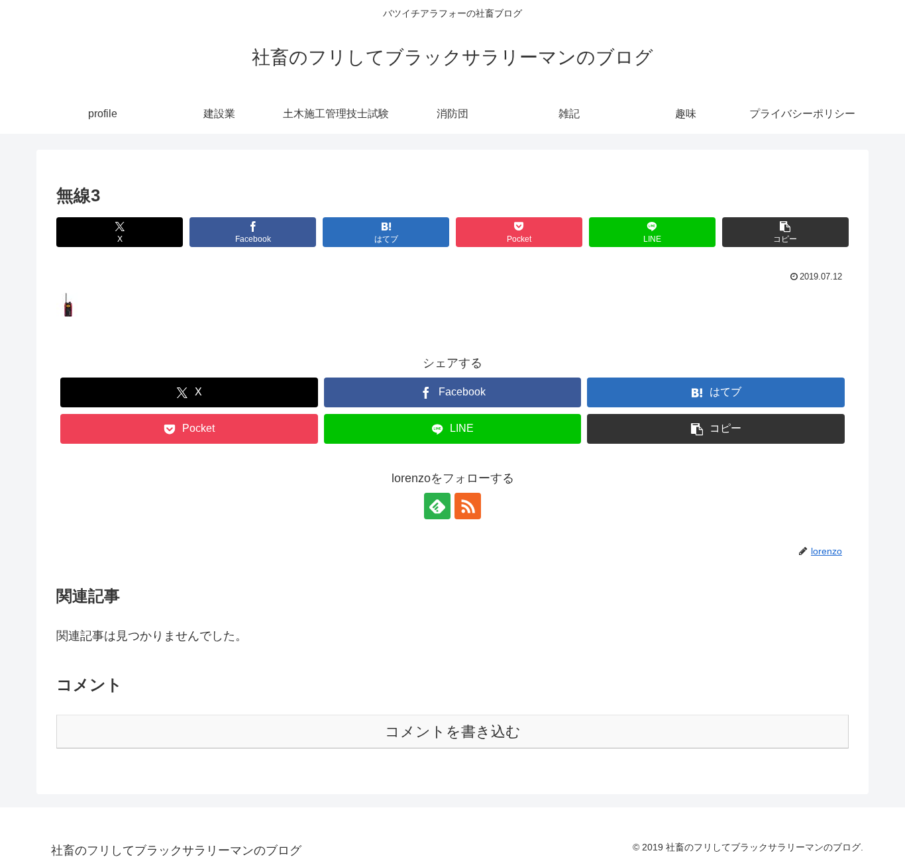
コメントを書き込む (453, 731)
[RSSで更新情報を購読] (467, 506)
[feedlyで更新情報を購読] (437, 506)
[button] (785, 232)
